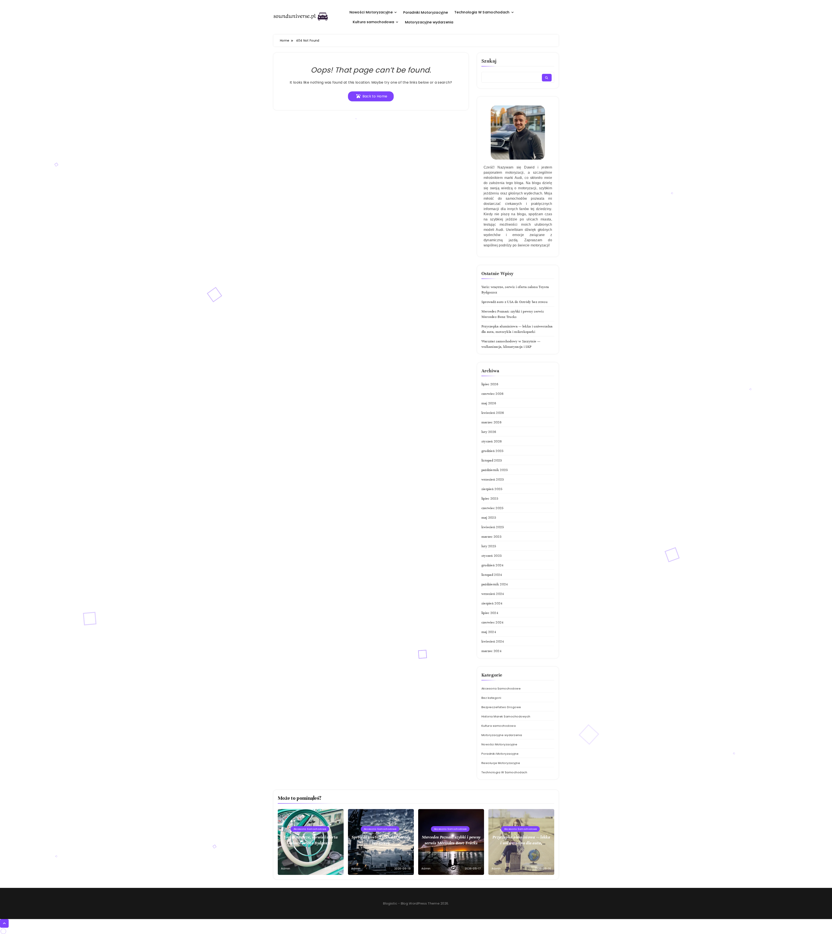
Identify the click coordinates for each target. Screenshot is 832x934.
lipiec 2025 (489, 498)
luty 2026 (488, 432)
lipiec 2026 (489, 384)
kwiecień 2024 (492, 641)
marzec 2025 (491, 536)
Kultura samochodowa (373, 21)
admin (285, 868)
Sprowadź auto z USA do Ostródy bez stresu (514, 302)
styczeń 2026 (491, 441)
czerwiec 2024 (492, 622)
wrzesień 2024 (492, 594)
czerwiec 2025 (492, 508)
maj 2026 (488, 403)
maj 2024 (488, 632)
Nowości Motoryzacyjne (371, 12)
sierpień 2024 (491, 603)
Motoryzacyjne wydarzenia (429, 22)
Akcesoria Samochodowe (501, 688)
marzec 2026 (491, 422)
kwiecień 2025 (492, 527)
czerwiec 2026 (492, 394)
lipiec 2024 (489, 613)
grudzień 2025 (492, 451)
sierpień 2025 (491, 489)
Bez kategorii (491, 698)
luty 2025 (488, 546)
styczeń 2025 (491, 556)
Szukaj (489, 61)
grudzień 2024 (492, 565)
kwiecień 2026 (492, 413)
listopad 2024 (491, 575)
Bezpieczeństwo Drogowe (501, 707)
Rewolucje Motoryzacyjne (500, 763)
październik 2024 (494, 584)
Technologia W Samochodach (482, 12)
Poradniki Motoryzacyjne (425, 12)
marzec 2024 (491, 651)
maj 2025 (488, 517)
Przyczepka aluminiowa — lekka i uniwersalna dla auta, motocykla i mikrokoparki (521, 843)
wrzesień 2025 (492, 479)
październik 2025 (494, 470)
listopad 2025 (491, 460)
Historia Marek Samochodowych (505, 716)
